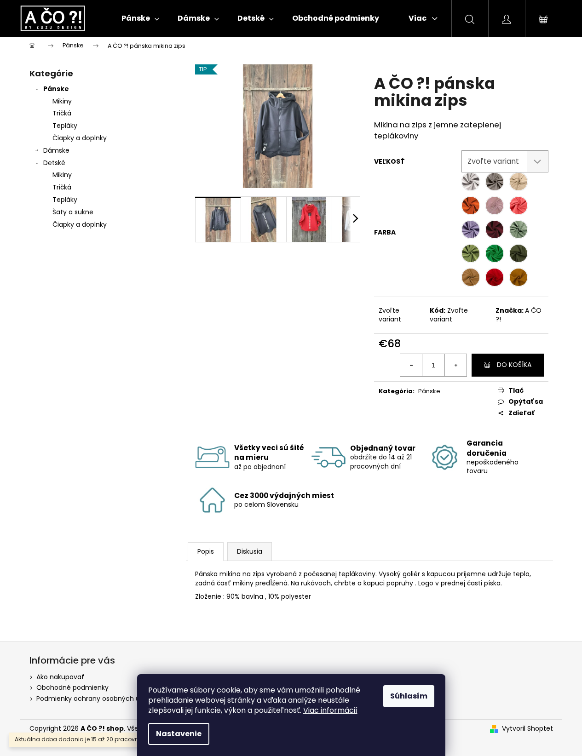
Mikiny (62, 101)
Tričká (61, 113)
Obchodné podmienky (72, 687)
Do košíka (514, 364)
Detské (54, 162)
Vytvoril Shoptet (527, 728)
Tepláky (64, 125)
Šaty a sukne (72, 212)
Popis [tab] (205, 551)
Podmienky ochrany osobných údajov (96, 698)
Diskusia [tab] (249, 551)
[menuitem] (140, 18)
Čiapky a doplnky (79, 138)
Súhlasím (408, 696)
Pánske (56, 88)
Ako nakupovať (60, 677)
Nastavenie (179, 733)
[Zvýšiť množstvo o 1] (455, 365)
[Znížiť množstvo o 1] (411, 365)
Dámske (56, 150)
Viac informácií (330, 710)
